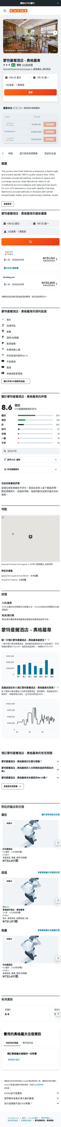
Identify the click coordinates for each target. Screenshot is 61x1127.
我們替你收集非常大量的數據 (19, 1098)
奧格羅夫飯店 (14, 1059)
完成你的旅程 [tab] (12, 1043)
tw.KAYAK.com (13, 1118)
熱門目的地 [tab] (28, 1043)
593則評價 (27, 65)
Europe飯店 (33, 1118)
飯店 (24, 1118)
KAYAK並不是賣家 (13, 1093)
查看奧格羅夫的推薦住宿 (49, 930)
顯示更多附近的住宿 (51, 814)
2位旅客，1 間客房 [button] (15, 84)
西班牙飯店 (45, 1118)
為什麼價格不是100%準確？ (18, 1103)
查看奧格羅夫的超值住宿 (49, 872)
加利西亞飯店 (13, 1120)
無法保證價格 (38, 1085)
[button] (58, 3)
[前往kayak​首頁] (18, 10)
